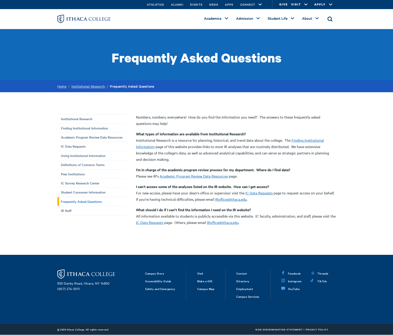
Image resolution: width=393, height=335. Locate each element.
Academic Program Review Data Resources (92, 137)
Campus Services (247, 296)
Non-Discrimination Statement (279, 329)
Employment (244, 289)
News (213, 4)
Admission (244, 18)
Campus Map (205, 289)
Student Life (277, 18)
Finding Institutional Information (84, 128)
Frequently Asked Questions (81, 201)
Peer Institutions (73, 174)
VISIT (296, 4)
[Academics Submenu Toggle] (227, 18)
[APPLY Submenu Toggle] (331, 4)
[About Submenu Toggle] (317, 18)
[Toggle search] (330, 19)
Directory (242, 281)
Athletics (155, 4)
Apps (229, 4)
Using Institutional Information (83, 155)
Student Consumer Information (83, 192)
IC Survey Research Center (80, 183)
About (307, 18)
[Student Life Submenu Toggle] (292, 18)
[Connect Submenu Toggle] (260, 4)
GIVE (283, 4)
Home (61, 86)
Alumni (177, 4)
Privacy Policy (317, 329)
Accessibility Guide (158, 281)
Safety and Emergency (160, 289)
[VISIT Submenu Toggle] (306, 4)
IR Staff (66, 210)
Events (196, 4)
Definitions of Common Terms (83, 164)
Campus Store (154, 273)
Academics (213, 18)
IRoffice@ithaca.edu (231, 199)
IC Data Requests (73, 146)
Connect (247, 4)
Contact (241, 273)
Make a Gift (205, 281)
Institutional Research (88, 86)
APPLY (320, 4)
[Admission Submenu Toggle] (258, 18)
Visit (200, 273)
